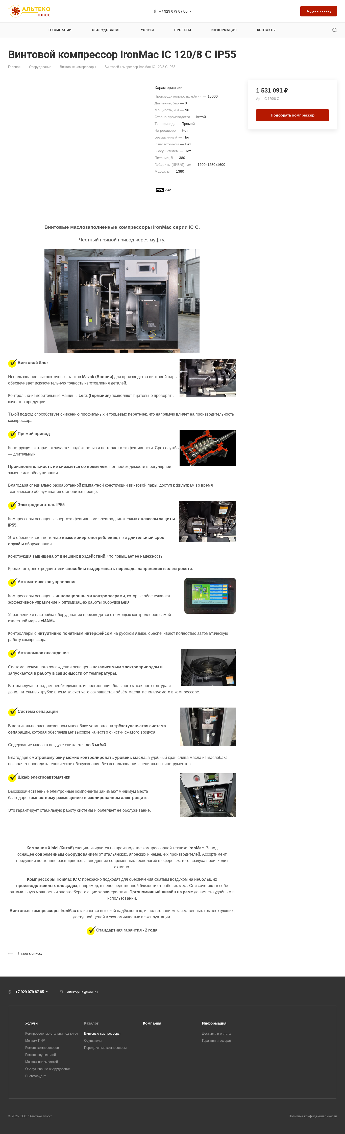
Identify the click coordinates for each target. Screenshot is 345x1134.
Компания (152, 1023)
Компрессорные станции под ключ (51, 1033)
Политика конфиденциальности (313, 1116)
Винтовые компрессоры (102, 1033)
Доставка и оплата (216, 1033)
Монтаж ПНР (35, 1040)
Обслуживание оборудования (47, 1069)
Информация (214, 1023)
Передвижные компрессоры (105, 1048)
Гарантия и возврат (216, 1040)
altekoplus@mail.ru (82, 992)
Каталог (91, 1023)
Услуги (31, 1023)
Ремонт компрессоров (42, 1048)
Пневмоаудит (35, 1076)
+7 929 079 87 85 (173, 11)
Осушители (93, 1040)
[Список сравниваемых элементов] (292, 11)
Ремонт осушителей (40, 1055)
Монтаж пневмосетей (41, 1062)
